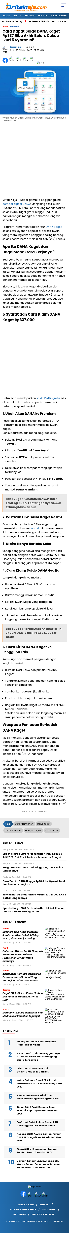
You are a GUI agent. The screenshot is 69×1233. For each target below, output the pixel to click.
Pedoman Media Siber (23, 1209)
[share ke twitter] (12, 62)
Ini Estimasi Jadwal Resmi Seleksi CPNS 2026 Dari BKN (33, 1070)
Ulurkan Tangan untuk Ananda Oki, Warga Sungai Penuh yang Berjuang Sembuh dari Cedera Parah (38, 1164)
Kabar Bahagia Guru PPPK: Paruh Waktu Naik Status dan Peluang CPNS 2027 (39, 1083)
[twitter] (31, 1196)
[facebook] (23, 1196)
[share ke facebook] (6, 62)
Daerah (29, 15)
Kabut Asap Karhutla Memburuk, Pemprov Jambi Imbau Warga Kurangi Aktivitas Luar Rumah (22, 977)
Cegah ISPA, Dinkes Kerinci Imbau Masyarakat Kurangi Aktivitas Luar (23, 997)
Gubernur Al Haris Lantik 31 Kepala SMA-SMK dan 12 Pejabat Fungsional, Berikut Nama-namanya (23, 956)
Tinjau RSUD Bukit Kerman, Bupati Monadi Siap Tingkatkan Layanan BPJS (37, 1110)
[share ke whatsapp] (19, 62)
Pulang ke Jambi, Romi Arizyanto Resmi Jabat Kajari (36, 1043)
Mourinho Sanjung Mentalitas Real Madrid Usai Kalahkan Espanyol (23, 1014)
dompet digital (33, 830)
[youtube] (45, 1196)
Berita (17, 15)
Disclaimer (49, 1209)
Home (6, 15)
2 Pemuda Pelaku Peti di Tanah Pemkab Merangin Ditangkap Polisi (38, 1097)
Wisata (43, 15)
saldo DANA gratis (48, 398)
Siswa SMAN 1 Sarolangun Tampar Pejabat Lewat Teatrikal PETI (37, 1151)
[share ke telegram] (26, 62)
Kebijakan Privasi (42, 1214)
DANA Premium (13, 830)
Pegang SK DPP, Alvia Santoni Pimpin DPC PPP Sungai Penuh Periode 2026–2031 (39, 1137)
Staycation (58, 15)
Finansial (14, 26)
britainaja (15, 47)
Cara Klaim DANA (24, 823)
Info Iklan (19, 1214)
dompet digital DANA (16, 204)
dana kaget (43, 823)
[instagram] (38, 1196)
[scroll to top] (64, 1213)
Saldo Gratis (51, 830)
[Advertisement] (34, 160)
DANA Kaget (54, 227)
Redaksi (44, 1204)
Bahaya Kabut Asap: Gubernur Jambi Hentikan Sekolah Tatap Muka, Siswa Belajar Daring (21, 935)
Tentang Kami (25, 1204)
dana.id (34, 528)
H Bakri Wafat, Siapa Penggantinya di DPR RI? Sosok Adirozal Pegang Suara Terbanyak (38, 1057)
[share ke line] (33, 62)
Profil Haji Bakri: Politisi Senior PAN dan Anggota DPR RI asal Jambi (37, 1124)
